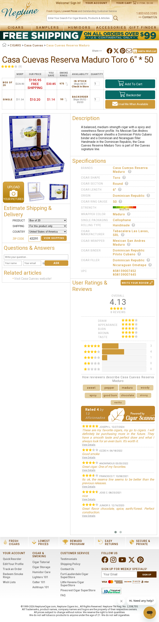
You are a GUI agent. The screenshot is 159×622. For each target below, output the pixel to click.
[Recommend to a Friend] (129, 51)
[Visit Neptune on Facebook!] (105, 561)
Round (118, 184)
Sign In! (75, 3)
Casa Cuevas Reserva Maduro (130, 170)
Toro (116, 178)
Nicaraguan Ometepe (129, 265)
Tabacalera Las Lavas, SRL (131, 233)
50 (115, 202)
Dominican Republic (129, 196)
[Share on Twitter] (116, 51)
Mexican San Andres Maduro (129, 242)
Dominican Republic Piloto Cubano (129, 252)
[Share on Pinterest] (123, 51)
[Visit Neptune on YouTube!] (122, 561)
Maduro (119, 214)
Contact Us (149, 17)
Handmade (121, 225)
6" (114, 190)
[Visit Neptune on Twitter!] (132, 561)
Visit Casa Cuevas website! (33, 278)
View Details (88, 444)
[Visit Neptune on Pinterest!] (140, 561)
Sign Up (146, 574)
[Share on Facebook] (110, 51)
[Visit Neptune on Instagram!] (113, 561)
